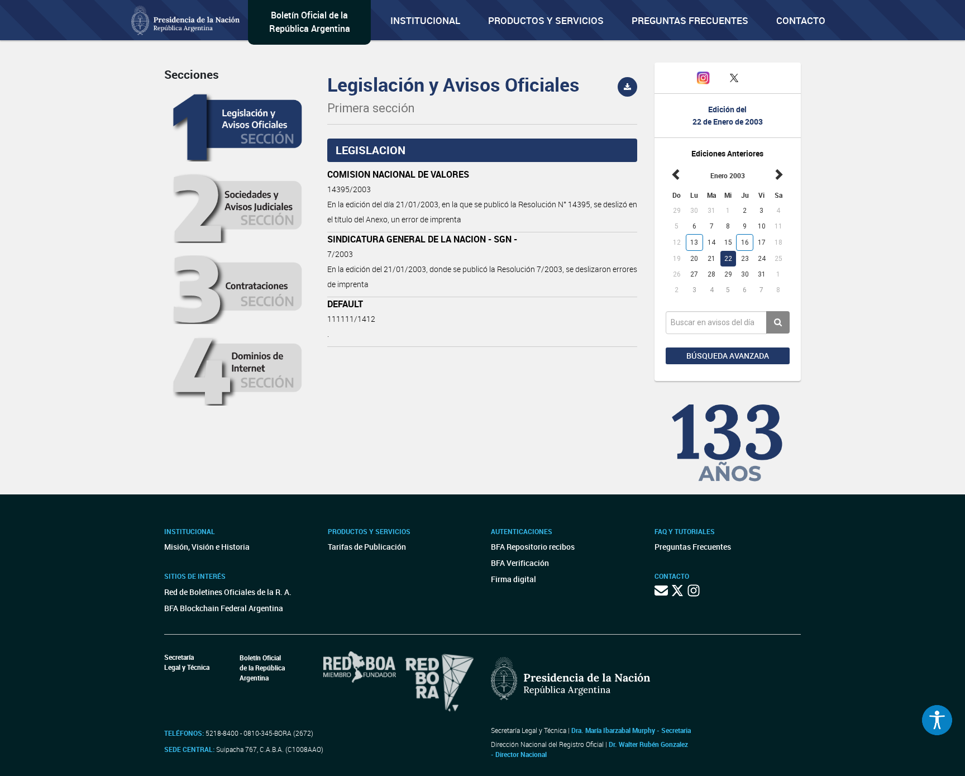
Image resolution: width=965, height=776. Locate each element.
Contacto (800, 20)
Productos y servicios (546, 20)
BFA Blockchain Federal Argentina (223, 608)
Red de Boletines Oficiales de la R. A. (228, 592)
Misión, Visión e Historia (207, 546)
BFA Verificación (520, 563)
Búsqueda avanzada (727, 355)
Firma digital (513, 579)
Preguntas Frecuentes (690, 20)
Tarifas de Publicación (367, 546)
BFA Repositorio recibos (533, 546)
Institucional (425, 20)
